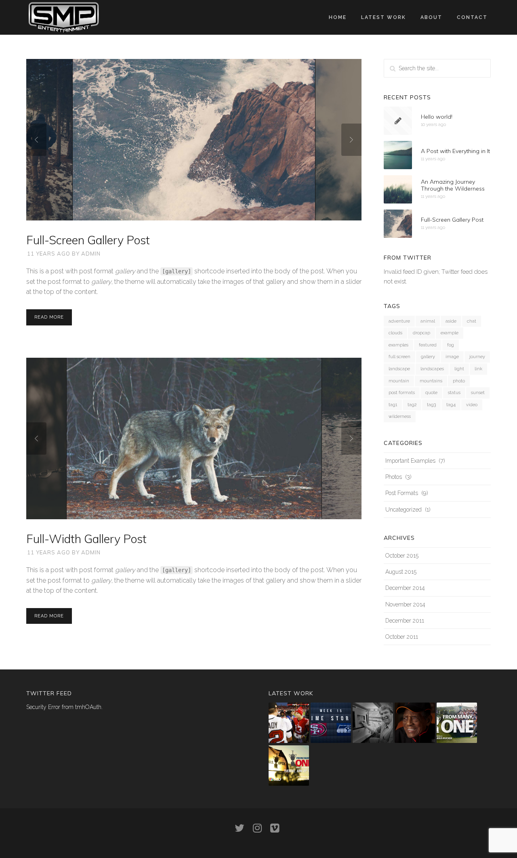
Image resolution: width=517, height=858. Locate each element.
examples (398, 345)
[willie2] (415, 723)
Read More (49, 317)
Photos (393, 477)
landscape (399, 368)
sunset (478, 392)
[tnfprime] (331, 723)
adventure (399, 321)
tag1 (393, 404)
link (478, 368)
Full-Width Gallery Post (86, 538)
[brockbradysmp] (289, 723)
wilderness (400, 416)
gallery (428, 356)
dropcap (421, 333)
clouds (395, 333)
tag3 (431, 404)
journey (477, 356)
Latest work (383, 17)
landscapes (432, 368)
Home (338, 17)
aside (451, 321)
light (459, 368)
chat (471, 321)
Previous (36, 140)
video (471, 404)
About (431, 17)
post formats (402, 392)
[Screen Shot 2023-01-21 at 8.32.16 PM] (457, 723)
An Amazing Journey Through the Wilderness (453, 185)
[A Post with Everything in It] (398, 155)
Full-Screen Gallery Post (88, 240)
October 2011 (401, 637)
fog (450, 345)
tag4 (451, 404)
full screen (399, 356)
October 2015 (401, 555)
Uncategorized (403, 509)
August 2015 (400, 572)
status (454, 392)
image (452, 356)
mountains (431, 381)
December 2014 (405, 588)
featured (428, 345)
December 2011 (404, 620)
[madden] (373, 723)
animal (427, 321)
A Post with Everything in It (455, 151)
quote (431, 392)
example (449, 333)
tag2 (412, 404)
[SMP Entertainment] (63, 17)
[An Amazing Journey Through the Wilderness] (398, 189)
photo (459, 381)
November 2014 (405, 604)
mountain (399, 381)
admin (91, 253)
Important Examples (410, 460)
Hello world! (436, 116)
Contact (472, 17)
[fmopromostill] (289, 765)
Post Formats (401, 493)
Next (351, 140)
